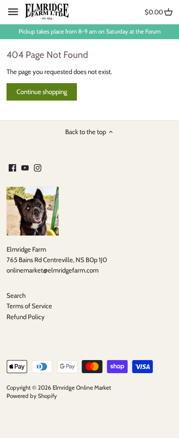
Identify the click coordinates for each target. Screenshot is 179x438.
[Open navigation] (13, 11)
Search (16, 296)
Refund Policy (26, 317)
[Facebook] (12, 167)
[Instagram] (37, 167)
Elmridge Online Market (82, 387)
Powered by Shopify (32, 395)
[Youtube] (25, 167)
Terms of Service (29, 306)
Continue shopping (42, 92)
